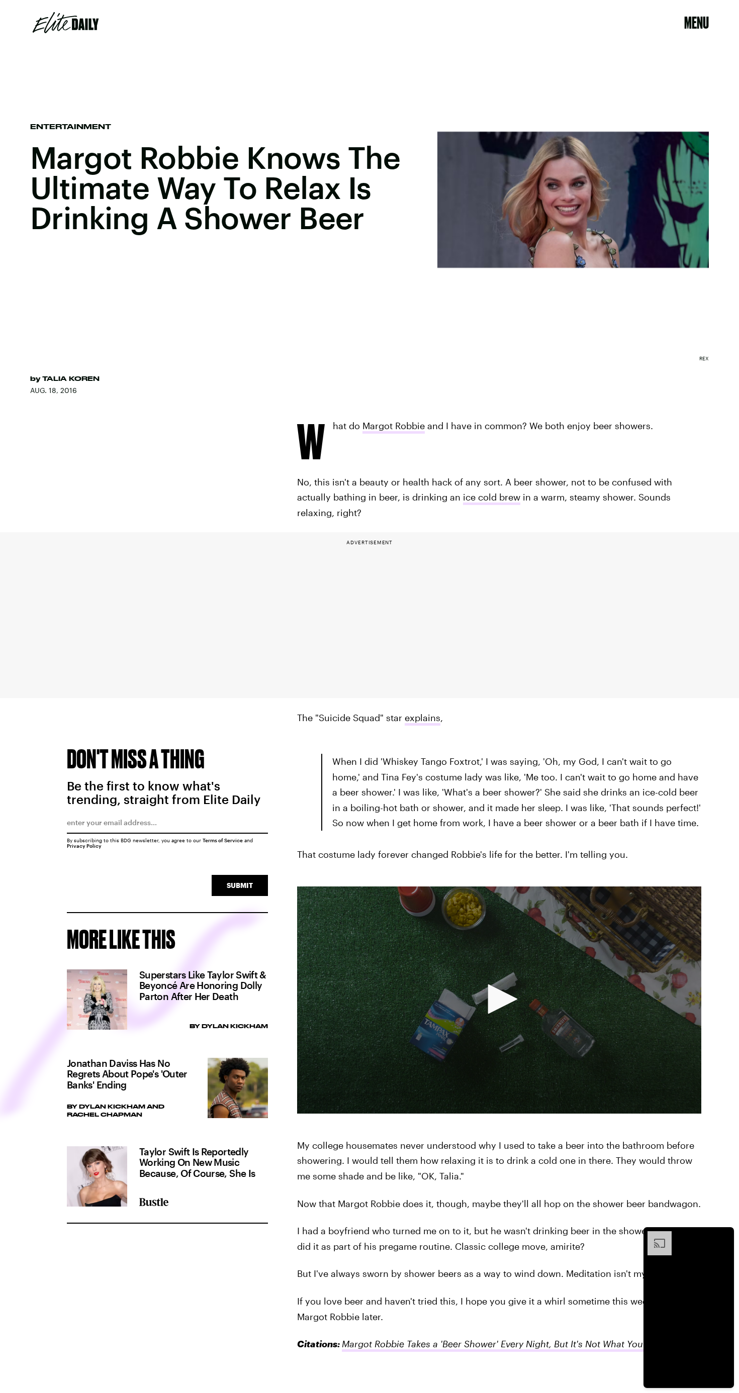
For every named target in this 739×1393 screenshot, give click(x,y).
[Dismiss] (723, 1236)
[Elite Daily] (65, 22)
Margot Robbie (393, 425)
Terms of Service (223, 840)
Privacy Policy (84, 846)
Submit (240, 885)
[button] (499, 999)
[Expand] (654, 1236)
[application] (499, 1000)
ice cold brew (491, 497)
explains (422, 717)
